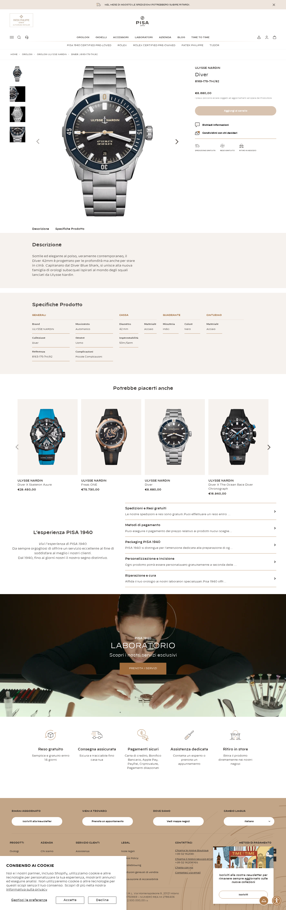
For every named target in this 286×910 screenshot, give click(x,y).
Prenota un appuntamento (108, 821)
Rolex (122, 45)
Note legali (128, 851)
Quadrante (171, 315)
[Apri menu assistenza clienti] (263, 900)
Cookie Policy (130, 858)
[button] (20, 37)
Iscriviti (243, 894)
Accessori (121, 37)
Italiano (249, 821)
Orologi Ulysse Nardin (52, 54)
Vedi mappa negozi (178, 821)
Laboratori (144, 37)
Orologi (83, 37)
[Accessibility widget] (276, 900)
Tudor (214, 45)
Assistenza (82, 851)
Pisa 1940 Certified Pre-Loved (89, 45)
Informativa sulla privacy (26, 889)
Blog (181, 37)
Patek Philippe (192, 45)
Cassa (123, 315)
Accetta (69, 900)
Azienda (165, 37)
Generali (39, 315)
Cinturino (214, 315)
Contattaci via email (188, 873)
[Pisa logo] (143, 21)
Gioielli (101, 37)
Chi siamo (47, 851)
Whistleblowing (131, 865)
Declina (102, 900)
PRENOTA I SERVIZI (143, 668)
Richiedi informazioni (215, 125)
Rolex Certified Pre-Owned (154, 45)
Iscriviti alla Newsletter (37, 821)
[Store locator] (258, 37)
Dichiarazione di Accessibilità (139, 879)
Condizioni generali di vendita (139, 872)
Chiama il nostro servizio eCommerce (198, 859)
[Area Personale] (266, 37)
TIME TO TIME (200, 37)
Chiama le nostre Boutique (192, 850)
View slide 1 (272, 704)
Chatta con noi (184, 867)
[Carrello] (274, 37)
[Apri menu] (12, 37)
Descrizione (40, 229)
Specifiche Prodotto (69, 229)
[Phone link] (27, 37)
